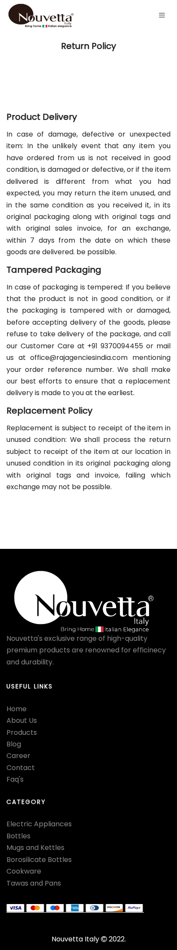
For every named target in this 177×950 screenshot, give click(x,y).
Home (16, 709)
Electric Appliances (39, 824)
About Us (21, 720)
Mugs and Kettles (35, 848)
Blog (13, 744)
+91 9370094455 (115, 346)
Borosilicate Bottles (39, 860)
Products (21, 732)
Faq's (15, 779)
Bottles (18, 836)
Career (18, 756)
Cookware (23, 871)
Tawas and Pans (33, 883)
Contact (20, 768)
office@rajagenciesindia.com (79, 357)
